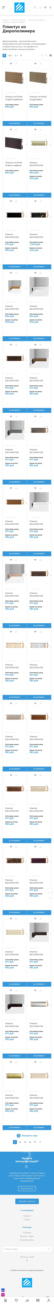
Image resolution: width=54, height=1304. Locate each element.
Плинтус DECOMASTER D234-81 (36, 596)
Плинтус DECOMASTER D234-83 (12, 596)
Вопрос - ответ (27, 1236)
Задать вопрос (27, 1188)
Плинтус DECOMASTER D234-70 (36, 309)
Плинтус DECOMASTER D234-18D (36, 1098)
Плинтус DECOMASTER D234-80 (12, 667)
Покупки (27, 1233)
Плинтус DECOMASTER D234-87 (12, 452)
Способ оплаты (27, 1240)
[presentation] (3, 78)
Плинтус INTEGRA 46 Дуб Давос (38, 98)
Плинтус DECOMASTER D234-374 (12, 1098)
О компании (27, 1210)
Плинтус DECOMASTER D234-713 (12, 883)
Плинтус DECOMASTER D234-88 (36, 381)
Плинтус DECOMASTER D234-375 (36, 1026)
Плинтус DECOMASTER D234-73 (12, 309)
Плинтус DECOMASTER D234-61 (12, 954)
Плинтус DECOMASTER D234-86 (36, 452)
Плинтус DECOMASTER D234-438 (36, 954)
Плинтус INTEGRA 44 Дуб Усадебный (14, 98)
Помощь (27, 1227)
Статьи (27, 1219)
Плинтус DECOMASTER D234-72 (36, 811)
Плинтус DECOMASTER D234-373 (36, 165)
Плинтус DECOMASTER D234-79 (36, 667)
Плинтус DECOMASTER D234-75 (36, 739)
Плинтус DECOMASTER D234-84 (36, 524)
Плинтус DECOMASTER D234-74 (12, 811)
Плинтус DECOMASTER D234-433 (12, 1026)
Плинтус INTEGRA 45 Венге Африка (13, 164)
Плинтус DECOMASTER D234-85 (12, 524)
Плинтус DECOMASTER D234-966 (12, 381)
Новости (27, 1216)
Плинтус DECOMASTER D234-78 (36, 237)
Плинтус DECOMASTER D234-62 (36, 883)
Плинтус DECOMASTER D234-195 (12, 237)
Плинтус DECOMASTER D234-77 (12, 739)
